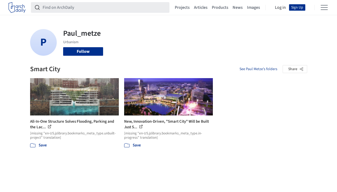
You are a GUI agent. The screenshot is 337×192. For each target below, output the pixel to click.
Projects (182, 7)
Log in (280, 7)
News (238, 7)
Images (253, 7)
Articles (201, 7)
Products (220, 7)
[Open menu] (324, 7)
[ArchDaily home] (17, 7)
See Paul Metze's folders (258, 69)
